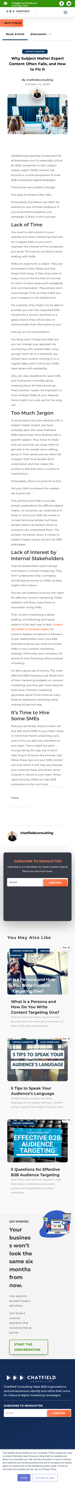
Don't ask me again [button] (45, 1477)
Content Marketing (35, 52)
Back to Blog (12, 23)
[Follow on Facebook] (61, 3)
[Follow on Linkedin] (68, 3)
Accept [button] (24, 1477)
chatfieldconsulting (39, 80)
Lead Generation (49, 1042)
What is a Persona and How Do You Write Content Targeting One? (35, 1007)
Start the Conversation (27, 1347)
